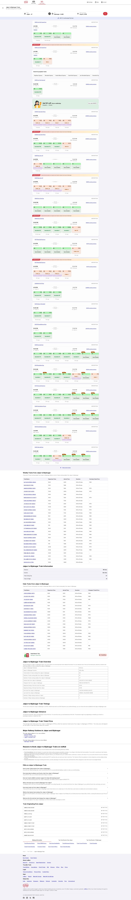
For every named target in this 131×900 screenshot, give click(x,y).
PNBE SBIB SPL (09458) (29, 553)
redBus (24, 876)
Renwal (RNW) (28, 734)
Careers (49, 862)
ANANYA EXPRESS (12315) (30, 488)
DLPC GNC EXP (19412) (29, 636)
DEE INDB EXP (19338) (29, 519)
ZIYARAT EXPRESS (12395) (30, 509)
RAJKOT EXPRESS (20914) (30, 537)
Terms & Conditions (27, 871)
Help (98, 2)
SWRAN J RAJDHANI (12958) (30, 618)
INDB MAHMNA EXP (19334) (30, 516)
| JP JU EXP (29, 816)
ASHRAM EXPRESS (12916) (30, 614)
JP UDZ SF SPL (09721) (29, 596)
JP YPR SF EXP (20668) (29, 642)
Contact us (31, 862)
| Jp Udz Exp (29, 813)
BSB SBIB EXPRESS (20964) (30, 543)
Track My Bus (26, 867)
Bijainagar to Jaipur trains (36, 655)
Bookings (90, 2)
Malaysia (42, 881)
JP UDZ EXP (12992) (28, 599)
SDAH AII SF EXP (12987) (29, 624)
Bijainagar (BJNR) (29, 741)
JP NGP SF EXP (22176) (29, 491)
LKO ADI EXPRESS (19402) (30, 522)
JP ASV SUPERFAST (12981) (30, 621)
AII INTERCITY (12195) (28, 608)
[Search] (105, 13)
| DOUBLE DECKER (30, 807)
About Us (25, 862)
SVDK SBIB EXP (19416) (29, 525)
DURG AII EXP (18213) (28, 513)
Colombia (60, 881)
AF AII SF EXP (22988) (29, 645)
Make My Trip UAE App (48, 876)
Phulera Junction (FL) (30, 736)
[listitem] (35, 30)
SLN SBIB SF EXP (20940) (29, 540)
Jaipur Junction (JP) (29, 737)
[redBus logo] (26, 2)
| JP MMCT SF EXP (30, 823)
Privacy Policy (37, 871)
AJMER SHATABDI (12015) (29, 602)
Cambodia (54, 881)
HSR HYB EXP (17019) (28, 485)
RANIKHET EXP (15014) (29, 630)
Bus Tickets (26, 857)
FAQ (48, 867)
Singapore (35, 881)
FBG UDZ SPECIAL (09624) (30, 494)
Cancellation (34, 867)
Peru (65, 881)
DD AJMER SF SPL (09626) (30, 559)
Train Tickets (33, 857)
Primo (66, 867)
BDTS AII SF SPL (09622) (29, 506)
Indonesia (29, 881)
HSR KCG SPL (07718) (29, 562)
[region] (65, 31)
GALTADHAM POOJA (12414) (30, 611)
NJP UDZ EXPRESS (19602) (30, 482)
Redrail (29, 876)
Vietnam (48, 881)
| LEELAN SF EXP (30, 835)
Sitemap (52, 867)
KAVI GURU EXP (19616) (29, 531)
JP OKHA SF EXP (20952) (29, 503)
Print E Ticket (42, 867)
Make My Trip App (37, 876)
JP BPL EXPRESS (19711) (29, 593)
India (24, 881)
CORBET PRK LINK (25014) (30, 648)
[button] (49, 13)
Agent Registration (40, 862)
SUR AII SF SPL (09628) (29, 556)
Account (104, 2)
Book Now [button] (103, 655)
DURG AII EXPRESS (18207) (30, 500)
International (71, 881)
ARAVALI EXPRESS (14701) (30, 627)
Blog (62, 867)
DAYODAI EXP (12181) (28, 605)
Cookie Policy (45, 871)
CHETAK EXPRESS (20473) (30, 639)
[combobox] (36, 13)
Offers (57, 867)
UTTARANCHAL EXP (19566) (30, 528)
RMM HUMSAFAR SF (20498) (30, 534)
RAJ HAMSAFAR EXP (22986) (30, 549)
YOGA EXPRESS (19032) (29, 633)
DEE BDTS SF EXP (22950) (30, 546)
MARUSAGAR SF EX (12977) (30, 497)
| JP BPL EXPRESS (30, 829)
